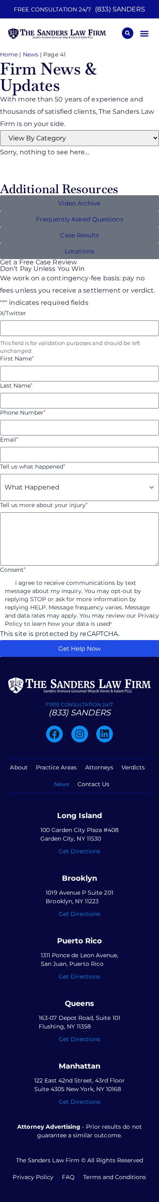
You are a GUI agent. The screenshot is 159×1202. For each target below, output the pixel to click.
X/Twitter (13, 313)
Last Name (16, 385)
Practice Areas (56, 767)
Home (9, 54)
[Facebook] (54, 734)
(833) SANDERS (120, 9)
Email (9, 439)
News (30, 54)
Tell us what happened (32, 466)
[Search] (127, 33)
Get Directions (80, 851)
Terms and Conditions (114, 1177)
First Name (17, 358)
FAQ (68, 1177)
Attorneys (99, 767)
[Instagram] (79, 734)
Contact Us (93, 784)
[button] (144, 33)
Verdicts (133, 767)
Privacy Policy (33, 1177)
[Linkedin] (104, 734)
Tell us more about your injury (44, 505)
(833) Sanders (79, 712)
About (18, 767)
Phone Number (23, 412)
